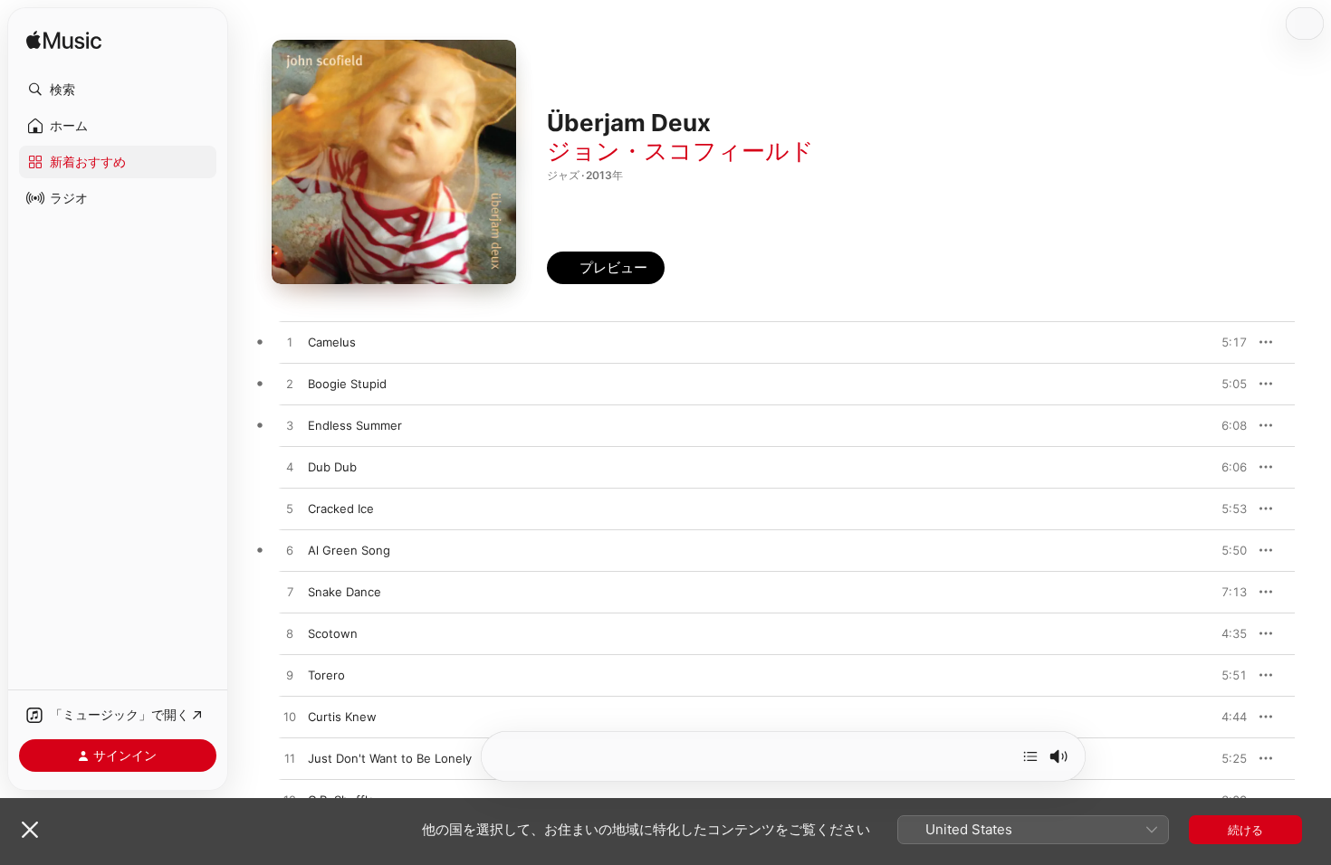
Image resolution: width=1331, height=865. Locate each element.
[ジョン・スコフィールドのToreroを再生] (290, 676)
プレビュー (1224, 342)
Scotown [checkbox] (333, 633)
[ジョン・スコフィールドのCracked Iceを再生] (290, 509)
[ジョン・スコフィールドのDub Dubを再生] (290, 468)
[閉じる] (30, 830)
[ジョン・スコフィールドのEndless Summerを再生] (290, 426)
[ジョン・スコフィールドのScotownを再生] (290, 634)
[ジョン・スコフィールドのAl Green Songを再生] (290, 551)
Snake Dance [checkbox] (344, 592)
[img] (63, 41)
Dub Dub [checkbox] (332, 467)
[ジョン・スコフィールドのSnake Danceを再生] (290, 593)
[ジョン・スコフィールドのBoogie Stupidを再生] (290, 384)
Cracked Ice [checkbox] (341, 508)
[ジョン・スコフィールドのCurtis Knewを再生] (290, 717)
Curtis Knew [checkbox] (342, 716)
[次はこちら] (1030, 756)
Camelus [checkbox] (332, 342)
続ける (1245, 829)
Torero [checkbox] (326, 675)
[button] (117, 89)
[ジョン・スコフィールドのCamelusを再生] (290, 343)
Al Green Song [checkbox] (349, 550)
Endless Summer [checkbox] (355, 425)
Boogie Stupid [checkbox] (347, 383)
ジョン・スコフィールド (680, 151)
